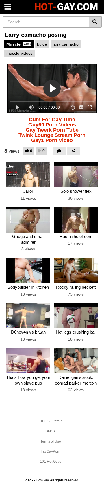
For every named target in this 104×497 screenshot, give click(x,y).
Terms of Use (50, 441)
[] (95, 22)
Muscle (18, 44)
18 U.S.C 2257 (50, 421)
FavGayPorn (50, 451)
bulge (42, 44)
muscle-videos (19, 53)
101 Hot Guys (50, 462)
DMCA (50, 431)
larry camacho (66, 44)
